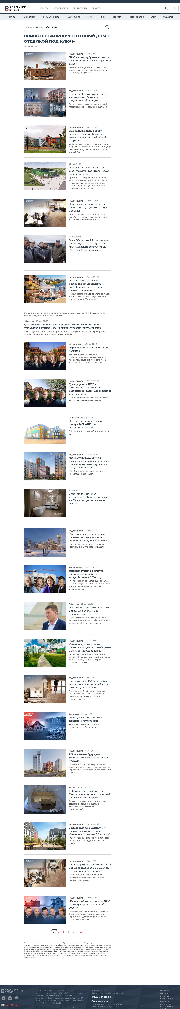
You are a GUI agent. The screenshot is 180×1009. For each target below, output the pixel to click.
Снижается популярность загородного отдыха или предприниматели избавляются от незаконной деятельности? (90, 799)
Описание (165, 1001)
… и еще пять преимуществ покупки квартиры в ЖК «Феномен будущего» (90, 540)
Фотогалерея (60, 8)
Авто (89, 16)
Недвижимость (73, 16)
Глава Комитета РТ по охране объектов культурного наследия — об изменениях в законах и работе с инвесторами (89, 615)
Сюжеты (97, 8)
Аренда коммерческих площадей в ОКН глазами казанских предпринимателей (88, 100)
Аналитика (12, 16)
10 (81, 931)
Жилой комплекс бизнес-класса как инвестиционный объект (89, 465)
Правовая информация (166, 997)
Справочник (80, 8)
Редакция (164, 990)
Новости (43, 8)
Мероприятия (137, 16)
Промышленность (50, 16)
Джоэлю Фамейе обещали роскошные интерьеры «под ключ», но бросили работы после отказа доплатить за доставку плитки (89, 689)
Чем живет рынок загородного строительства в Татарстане (85, 722)
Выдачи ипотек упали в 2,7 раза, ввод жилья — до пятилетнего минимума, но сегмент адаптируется (90, 65)
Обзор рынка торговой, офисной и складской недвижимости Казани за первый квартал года (90, 872)
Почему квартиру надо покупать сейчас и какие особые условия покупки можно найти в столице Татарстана (89, 289)
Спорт (153, 16)
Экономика (29, 16)
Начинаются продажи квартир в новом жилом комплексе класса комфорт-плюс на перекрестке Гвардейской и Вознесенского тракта (90, 763)
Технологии (117, 16)
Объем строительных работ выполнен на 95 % (89, 427)
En (175, 8)
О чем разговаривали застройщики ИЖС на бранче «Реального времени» (90, 392)
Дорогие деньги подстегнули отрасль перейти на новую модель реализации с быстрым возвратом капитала (89, 212)
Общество (168, 16)
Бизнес (101, 16)
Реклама (164, 993)
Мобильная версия (101, 996)
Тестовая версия (100, 1001)
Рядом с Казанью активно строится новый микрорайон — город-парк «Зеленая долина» (90, 835)
